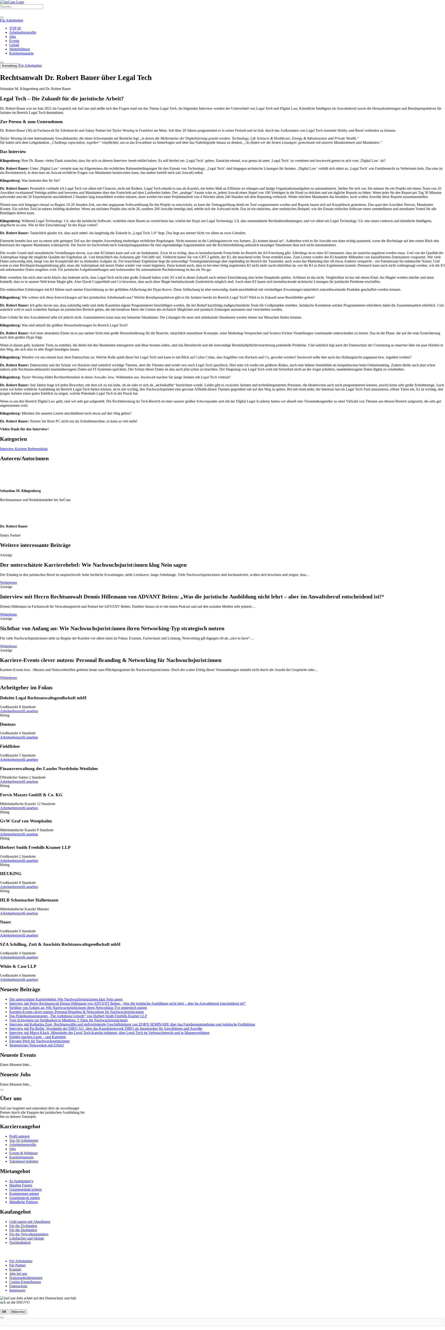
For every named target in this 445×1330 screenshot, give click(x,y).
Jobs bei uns (18, 1274)
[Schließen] (2, 1317)
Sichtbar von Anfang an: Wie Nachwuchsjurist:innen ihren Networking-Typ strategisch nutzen (78, 1008)
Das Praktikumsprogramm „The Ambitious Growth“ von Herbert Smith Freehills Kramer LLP (78, 1016)
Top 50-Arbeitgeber (23, 1140)
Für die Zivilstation (23, 1226)
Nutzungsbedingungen (25, 1278)
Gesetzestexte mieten (24, 1198)
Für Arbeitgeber (20, 1261)
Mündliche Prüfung (23, 1202)
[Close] (2, 17)
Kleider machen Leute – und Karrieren (37, 1037)
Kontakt (15, 1269)
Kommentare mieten (24, 1194)
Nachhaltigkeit (20, 1242)
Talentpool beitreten (23, 1161)
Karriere (21, 449)
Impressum (17, 1290)
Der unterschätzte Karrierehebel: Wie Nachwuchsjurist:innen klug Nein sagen (66, 999)
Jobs (12, 1149)
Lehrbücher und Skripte (26, 1238)
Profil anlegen (19, 1136)
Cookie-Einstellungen (25, 1282)
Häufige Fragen (20, 1185)
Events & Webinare (23, 1153)
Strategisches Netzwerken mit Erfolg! (36, 1045)
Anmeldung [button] (9, 65)
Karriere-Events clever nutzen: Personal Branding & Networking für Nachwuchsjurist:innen (76, 1012)
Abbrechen (18, 1312)
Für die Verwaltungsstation (28, 1234)
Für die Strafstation (23, 1230)
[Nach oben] (2, 1089)
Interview (7, 449)
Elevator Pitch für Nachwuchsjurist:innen (39, 1041)
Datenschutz (18, 1286)
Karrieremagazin (21, 1157)
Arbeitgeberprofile (22, 1145)
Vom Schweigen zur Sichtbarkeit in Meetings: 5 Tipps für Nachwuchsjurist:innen (68, 1020)
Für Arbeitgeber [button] (11, 20)
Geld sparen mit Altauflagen (29, 1222)
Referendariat (38, 449)
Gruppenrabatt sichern (25, 1189)
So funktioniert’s (21, 1181)
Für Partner (17, 1265)
